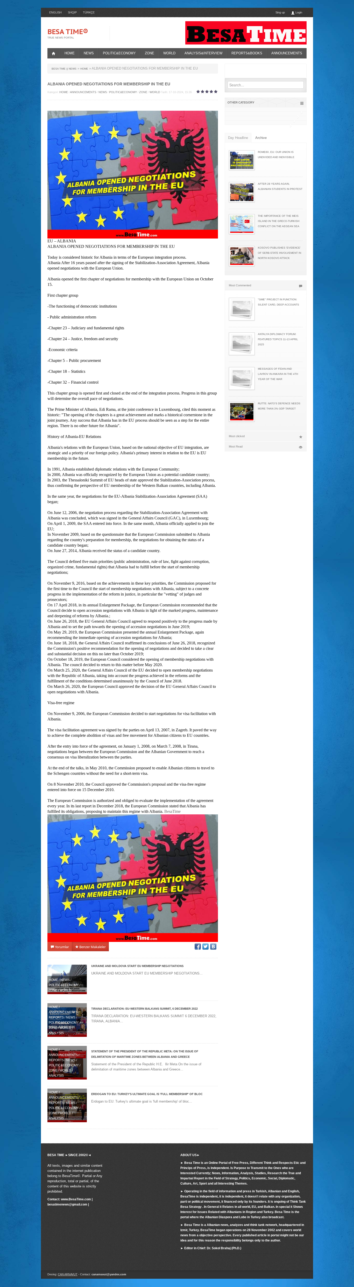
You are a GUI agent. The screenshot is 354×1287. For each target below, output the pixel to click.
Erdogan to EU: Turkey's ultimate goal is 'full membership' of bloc (147, 1094)
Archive (261, 138)
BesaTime (172, 811)
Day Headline (238, 138)
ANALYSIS (56, 1033)
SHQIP (72, 12)
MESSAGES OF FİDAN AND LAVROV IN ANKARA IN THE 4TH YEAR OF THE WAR (278, 374)
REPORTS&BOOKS (246, 53)
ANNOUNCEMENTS (286, 53)
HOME (70, 53)
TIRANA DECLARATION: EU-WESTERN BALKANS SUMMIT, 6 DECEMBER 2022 (144, 1008)
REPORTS (56, 1017)
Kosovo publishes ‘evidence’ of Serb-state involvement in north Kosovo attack (279, 252)
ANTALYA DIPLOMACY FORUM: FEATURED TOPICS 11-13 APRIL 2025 (278, 339)
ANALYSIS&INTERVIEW (203, 53)
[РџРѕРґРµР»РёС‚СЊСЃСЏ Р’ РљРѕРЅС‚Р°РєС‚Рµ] (213, 946)
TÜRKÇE (89, 12)
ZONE (149, 53)
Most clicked (237, 436)
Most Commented (240, 285)
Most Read (236, 446)
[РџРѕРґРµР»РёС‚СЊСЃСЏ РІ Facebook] (198, 946)
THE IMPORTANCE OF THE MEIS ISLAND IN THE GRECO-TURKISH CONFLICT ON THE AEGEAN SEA (278, 221)
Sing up (280, 12)
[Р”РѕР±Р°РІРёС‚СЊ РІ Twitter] (205, 946)
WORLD (169, 53)
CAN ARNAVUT (67, 1274)
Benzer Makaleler (92, 946)
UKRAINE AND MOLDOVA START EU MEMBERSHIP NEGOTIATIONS (137, 966)
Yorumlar (61, 946)
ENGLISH (55, 12)
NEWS (89, 53)
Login (298, 12)
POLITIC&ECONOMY (119, 53)
